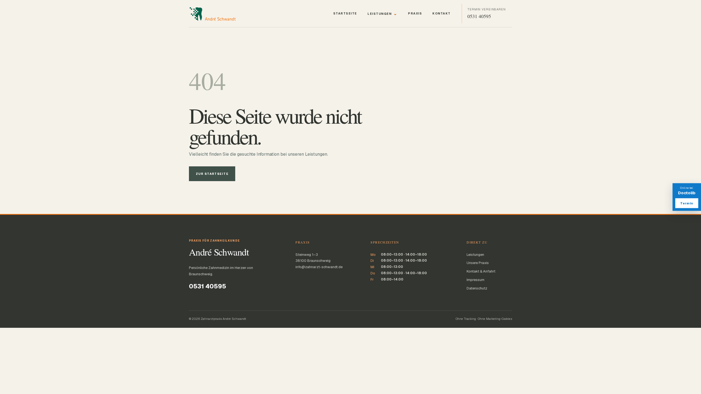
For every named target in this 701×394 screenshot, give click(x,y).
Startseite (345, 13)
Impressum (475, 279)
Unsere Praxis (478, 262)
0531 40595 (207, 286)
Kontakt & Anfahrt (481, 271)
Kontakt (441, 13)
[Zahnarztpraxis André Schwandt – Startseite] (218, 13)
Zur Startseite (212, 174)
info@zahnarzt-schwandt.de (319, 267)
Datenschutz (477, 288)
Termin (686, 203)
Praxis (415, 13)
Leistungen (382, 13)
